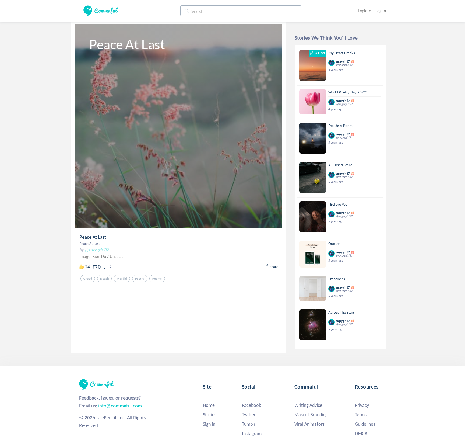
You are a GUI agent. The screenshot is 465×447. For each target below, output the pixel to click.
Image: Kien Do (93, 256)
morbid (122, 278)
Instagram (252, 433)
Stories (209, 415)
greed (87, 278)
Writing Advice (308, 405)
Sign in (209, 424)
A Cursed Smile (340, 164)
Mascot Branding (310, 415)
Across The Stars (341, 312)
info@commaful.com (120, 406)
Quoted (334, 243)
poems (157, 278)
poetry (140, 278)
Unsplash (117, 256)
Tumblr (248, 424)
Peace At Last (92, 237)
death (104, 278)
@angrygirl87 (96, 249)
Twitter (249, 415)
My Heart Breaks (341, 52)
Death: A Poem (340, 125)
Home (209, 405)
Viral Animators (309, 424)
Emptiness (336, 278)
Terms (361, 415)
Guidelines (365, 424)
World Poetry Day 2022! (347, 92)
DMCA (361, 433)
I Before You (338, 204)
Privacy (362, 405)
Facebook (251, 405)
